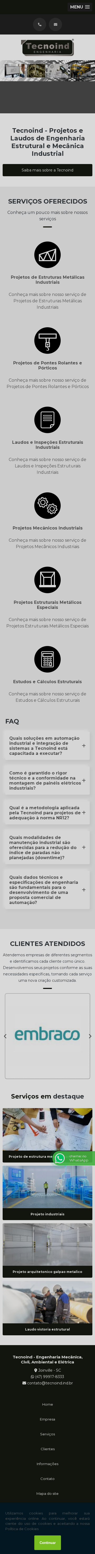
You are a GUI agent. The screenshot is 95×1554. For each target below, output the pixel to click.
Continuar (48, 1543)
